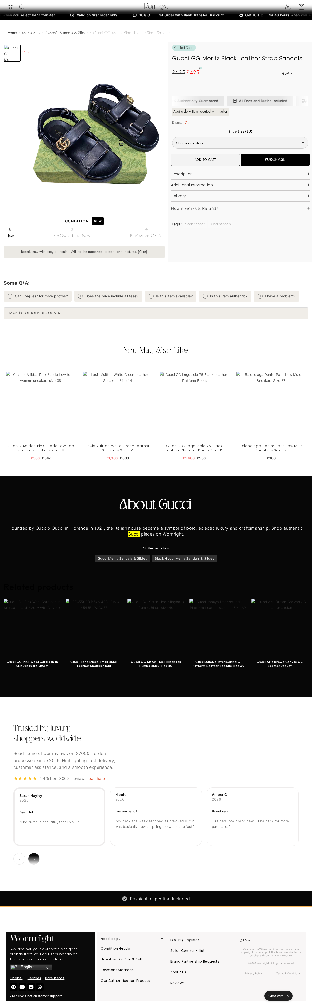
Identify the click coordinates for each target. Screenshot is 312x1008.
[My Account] (288, 7)
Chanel (16, 978)
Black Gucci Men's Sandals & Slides (184, 558)
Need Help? (111, 938)
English (27, 967)
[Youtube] (22, 987)
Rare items (54, 978)
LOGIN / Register (184, 940)
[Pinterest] (13, 987)
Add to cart (205, 160)
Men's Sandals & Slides (68, 33)
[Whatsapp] (40, 987)
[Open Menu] (10, 7)
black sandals (195, 224)
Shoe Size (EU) (240, 131)
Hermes (34, 978)
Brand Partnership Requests (194, 961)
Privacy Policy (254, 973)
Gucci (190, 122)
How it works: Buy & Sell (121, 959)
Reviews (177, 982)
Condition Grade (115, 948)
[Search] (22, 7)
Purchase (275, 159)
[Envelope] (31, 987)
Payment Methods (117, 970)
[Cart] (301, 7)
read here (96, 778)
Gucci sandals (220, 224)
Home (12, 33)
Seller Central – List (187, 950)
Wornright (156, 7)
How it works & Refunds (195, 208)
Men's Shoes (32, 33)
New (98, 221)
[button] (12, 53)
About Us (178, 972)
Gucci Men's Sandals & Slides (122, 558)
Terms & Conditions (288, 973)
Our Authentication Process (125, 980)
